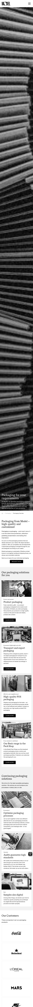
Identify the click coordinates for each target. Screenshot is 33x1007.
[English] (2, 513)
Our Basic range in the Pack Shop (15, 745)
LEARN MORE (9, 620)
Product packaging (13, 602)
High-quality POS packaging (12, 698)
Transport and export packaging (14, 649)
